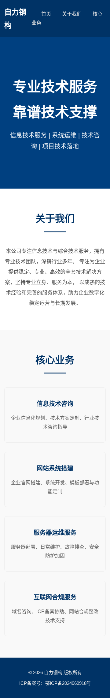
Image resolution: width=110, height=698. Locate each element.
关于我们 (72, 14)
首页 (46, 14)
